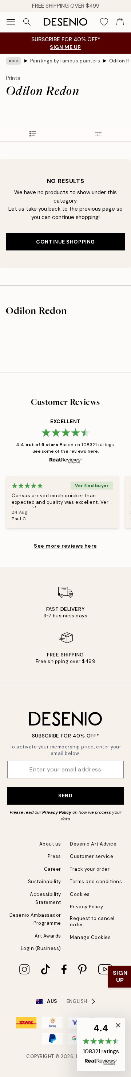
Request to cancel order (92, 921)
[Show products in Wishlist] (104, 22)
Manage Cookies (90, 937)
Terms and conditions (96, 881)
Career (52, 869)
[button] (101, 1044)
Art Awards (48, 936)
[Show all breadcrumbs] (13, 61)
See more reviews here (65, 546)
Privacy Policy (56, 812)
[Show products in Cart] (120, 22)
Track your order (90, 869)
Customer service (91, 856)
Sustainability (44, 881)
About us (50, 844)
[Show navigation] (11, 22)
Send (65, 795)
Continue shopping (65, 241)
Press (54, 856)
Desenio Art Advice (93, 844)
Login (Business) (41, 948)
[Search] (27, 22)
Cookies (80, 894)
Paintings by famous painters (65, 61)
